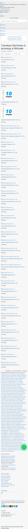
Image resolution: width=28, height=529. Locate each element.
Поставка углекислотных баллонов (9, 420)
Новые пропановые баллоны (18, 402)
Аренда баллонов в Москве (7, 459)
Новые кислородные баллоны (16, 434)
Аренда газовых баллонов (14, 36)
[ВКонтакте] (4, 506)
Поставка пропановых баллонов (11, 387)
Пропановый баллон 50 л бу (10, 365)
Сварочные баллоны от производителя (13, 450)
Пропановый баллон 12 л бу (10, 299)
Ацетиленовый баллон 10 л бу (10, 120)
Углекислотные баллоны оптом (8, 408)
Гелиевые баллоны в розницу (13, 412)
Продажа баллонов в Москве (8, 469)
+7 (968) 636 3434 (4, 9)
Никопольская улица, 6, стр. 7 (8, 514)
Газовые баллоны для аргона (8, 399)
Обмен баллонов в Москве (7, 457)
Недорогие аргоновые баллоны (14, 423)
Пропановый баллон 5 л (8, 177)
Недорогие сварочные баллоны (9, 427)
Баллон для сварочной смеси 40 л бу (13, 267)
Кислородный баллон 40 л (9, 340)
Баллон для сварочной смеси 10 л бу (13, 136)
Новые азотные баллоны (12, 442)
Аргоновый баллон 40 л (8, 226)
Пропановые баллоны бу (7, 403)
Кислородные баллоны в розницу (17, 393)
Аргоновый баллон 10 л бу (9, 84)
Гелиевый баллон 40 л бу (9, 283)
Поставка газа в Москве (7, 463)
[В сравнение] (7, 64)
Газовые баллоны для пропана (8, 384)
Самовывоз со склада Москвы (8, 468)
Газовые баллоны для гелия (11, 400)
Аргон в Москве (5, 480)
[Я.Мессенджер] (2, 506)
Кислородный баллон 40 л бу (10, 348)
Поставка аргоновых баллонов (13, 417)
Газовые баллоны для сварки (15, 382)
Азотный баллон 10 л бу (8, 68)
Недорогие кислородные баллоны (12, 395)
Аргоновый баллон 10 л (8, 76)
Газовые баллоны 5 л (19, 436)
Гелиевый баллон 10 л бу (9, 152)
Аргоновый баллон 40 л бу (9, 234)
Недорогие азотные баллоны (8, 424)
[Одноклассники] (6, 506)
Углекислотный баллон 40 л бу (10, 316)
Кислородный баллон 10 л (9, 160)
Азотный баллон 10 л (7, 59)
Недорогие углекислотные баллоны (15, 426)
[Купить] (2, 64)
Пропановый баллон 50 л (9, 356)
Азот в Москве (4, 482)
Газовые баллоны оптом (11, 376)
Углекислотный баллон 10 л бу (10, 201)
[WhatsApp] (14, 506)
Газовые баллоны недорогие (17, 373)
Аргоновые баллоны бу (13, 446)
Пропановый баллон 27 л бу (10, 332)
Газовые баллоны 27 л (6, 439)
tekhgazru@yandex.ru (5, 10)
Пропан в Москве (5, 477)
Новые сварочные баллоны (8, 445)
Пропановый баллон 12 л (9, 291)
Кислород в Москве (6, 476)
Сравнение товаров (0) (6, 51)
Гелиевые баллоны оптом (15, 406)
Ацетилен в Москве (6, 479)
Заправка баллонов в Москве (8, 456)
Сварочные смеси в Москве (8, 485)
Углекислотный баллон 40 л (10, 307)
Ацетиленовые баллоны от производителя (12, 428)
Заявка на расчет (4, 12)
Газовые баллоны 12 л (6, 437)
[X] (10, 506)
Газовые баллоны (5, 373)
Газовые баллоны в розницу (15, 39)
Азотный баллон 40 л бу (8, 218)
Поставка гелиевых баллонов (18, 418)
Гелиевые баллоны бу (12, 448)
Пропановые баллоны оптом (13, 385)
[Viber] (12, 506)
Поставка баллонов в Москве (8, 465)
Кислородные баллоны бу (7, 436)
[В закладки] (4, 64)
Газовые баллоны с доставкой (8, 375)
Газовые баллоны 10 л (12, 381)
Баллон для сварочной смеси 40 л (12, 258)
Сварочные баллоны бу (13, 449)
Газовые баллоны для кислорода (9, 391)
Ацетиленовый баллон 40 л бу (10, 250)
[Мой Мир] (17, 506)
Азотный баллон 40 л (7, 209)
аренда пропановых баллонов (14, 38)
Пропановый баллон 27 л (9, 324)
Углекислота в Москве (6, 483)
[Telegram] (8, 506)
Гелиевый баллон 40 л (8, 275)
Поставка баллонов (20, 372)
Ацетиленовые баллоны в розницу (17, 409)
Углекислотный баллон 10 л (10, 193)
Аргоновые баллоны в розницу (8, 411)
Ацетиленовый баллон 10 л (9, 102)
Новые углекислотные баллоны (18, 443)
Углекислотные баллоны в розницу (9, 414)
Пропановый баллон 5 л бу (9, 185)
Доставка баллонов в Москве (8, 460)
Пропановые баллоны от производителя (16, 390)
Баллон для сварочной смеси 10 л (12, 128)
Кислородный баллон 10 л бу (10, 169)
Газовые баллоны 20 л (18, 437)
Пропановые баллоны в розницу (9, 387)
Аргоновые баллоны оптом (11, 405)
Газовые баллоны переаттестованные (15, 378)
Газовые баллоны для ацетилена (17, 397)
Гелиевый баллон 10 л (8, 144)
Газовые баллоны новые (7, 379)
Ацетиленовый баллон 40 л (9, 242)
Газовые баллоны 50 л (18, 439)
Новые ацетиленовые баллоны (8, 440)
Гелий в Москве (5, 486)
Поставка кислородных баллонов (9, 394)
